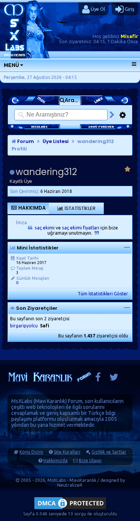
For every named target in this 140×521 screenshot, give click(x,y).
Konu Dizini (31, 451)
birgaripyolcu (24, 325)
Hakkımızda (55, 460)
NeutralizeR (70, 485)
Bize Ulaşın (90, 460)
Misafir (129, 36)
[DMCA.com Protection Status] (70, 508)
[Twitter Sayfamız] (114, 379)
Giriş (129, 9)
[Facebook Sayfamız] (98, 379)
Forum (25, 141)
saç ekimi (45, 227)
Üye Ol (97, 9)
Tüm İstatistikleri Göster (103, 293)
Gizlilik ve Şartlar (108, 451)
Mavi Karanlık (50, 401)
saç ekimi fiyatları (80, 227)
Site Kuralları (67, 451)
